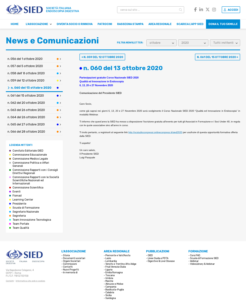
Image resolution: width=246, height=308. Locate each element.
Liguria (108, 269)
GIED (150, 255)
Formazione (198, 251)
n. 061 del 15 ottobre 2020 (26, 95)
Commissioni (70, 264)
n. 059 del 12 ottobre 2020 (26, 80)
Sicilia (108, 295)
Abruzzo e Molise (114, 284)
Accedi (233, 9)
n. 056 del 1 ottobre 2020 (25, 59)
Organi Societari (71, 261)
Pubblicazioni (157, 251)
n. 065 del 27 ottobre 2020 (26, 124)
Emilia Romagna (114, 272)
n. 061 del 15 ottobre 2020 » (217, 57)
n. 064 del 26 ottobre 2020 (26, 117)
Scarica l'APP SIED (190, 24)
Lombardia (111, 261)
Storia (66, 255)
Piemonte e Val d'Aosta (117, 255)
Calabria (109, 292)
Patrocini (105, 24)
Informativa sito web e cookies (30, 281)
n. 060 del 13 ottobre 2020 (31, 88)
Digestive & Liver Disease (161, 261)
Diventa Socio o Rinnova (75, 24)
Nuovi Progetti (71, 269)
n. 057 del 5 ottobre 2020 (25, 66)
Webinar (194, 261)
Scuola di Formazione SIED (204, 258)
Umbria (109, 278)
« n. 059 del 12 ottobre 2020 (102, 57)
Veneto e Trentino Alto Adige (120, 264)
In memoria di (70, 272)
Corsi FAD (195, 255)
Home (15, 24)
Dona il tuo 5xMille (223, 24)
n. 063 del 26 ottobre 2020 (26, 110)
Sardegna (110, 298)
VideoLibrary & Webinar (202, 264)
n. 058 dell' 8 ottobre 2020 (26, 73)
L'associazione (37, 24)
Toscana (110, 275)
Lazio (108, 258)
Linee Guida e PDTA (158, 258)
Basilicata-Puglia (114, 289)
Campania (110, 286)
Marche (109, 281)
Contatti (10, 281)
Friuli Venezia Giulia (115, 266)
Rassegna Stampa (130, 24)
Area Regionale (160, 24)
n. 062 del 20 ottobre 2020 (26, 103)
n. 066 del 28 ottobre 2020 (26, 131)
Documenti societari (74, 258)
